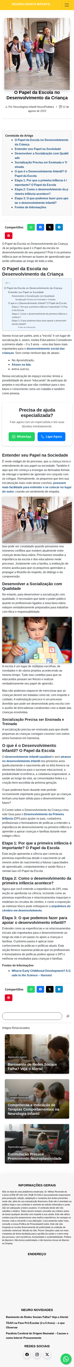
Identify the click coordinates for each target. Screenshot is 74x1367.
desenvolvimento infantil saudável (28, 756)
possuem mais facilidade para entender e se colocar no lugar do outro (36, 487)
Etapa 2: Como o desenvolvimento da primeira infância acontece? (39, 315)
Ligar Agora (54, 436)
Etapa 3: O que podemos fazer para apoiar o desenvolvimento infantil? (39, 322)
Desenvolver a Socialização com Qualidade (33, 296)
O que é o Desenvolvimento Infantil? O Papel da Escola (37, 303)
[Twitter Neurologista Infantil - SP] (47, 1354)
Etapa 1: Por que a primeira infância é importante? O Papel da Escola (40, 308)
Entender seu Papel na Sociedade (38, 148)
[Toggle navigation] (67, 5)
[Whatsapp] (66, 1359)
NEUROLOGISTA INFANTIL (31, 4)
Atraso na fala (21, 364)
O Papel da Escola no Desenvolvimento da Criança (33, 288)
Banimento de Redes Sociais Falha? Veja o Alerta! (37, 1317)
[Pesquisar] (68, 1016)
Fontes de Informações (30, 207)
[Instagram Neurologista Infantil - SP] (37, 1354)
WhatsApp (24, 436)
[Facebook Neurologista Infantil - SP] (27, 1354)
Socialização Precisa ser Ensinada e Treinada (35, 299)
